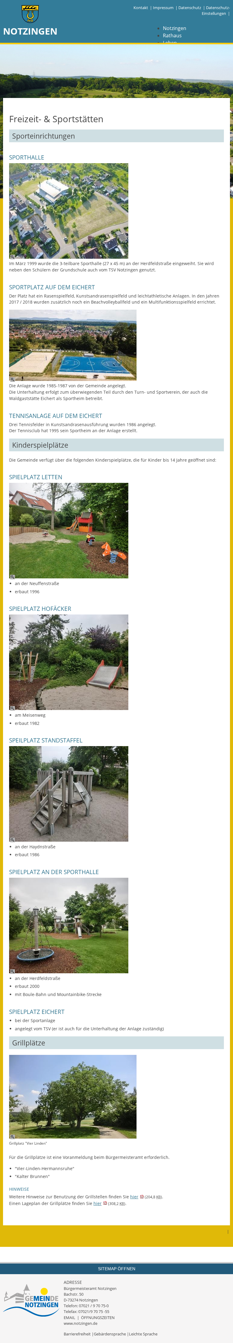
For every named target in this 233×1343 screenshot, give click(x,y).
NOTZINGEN (30, 31)
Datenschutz (189, 7)
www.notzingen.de (80, 1323)
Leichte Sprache (143, 1334)
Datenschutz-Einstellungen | (216, 10)
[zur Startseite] (30, 15)
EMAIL (69, 1317)
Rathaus (172, 35)
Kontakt (140, 7)
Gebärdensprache (110, 1334)
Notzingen (174, 28)
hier (134, 1197)
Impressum (163, 7)
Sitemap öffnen (116, 1268)
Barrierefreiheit (77, 1334)
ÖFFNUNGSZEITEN (98, 1317)
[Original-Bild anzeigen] (68, 212)
